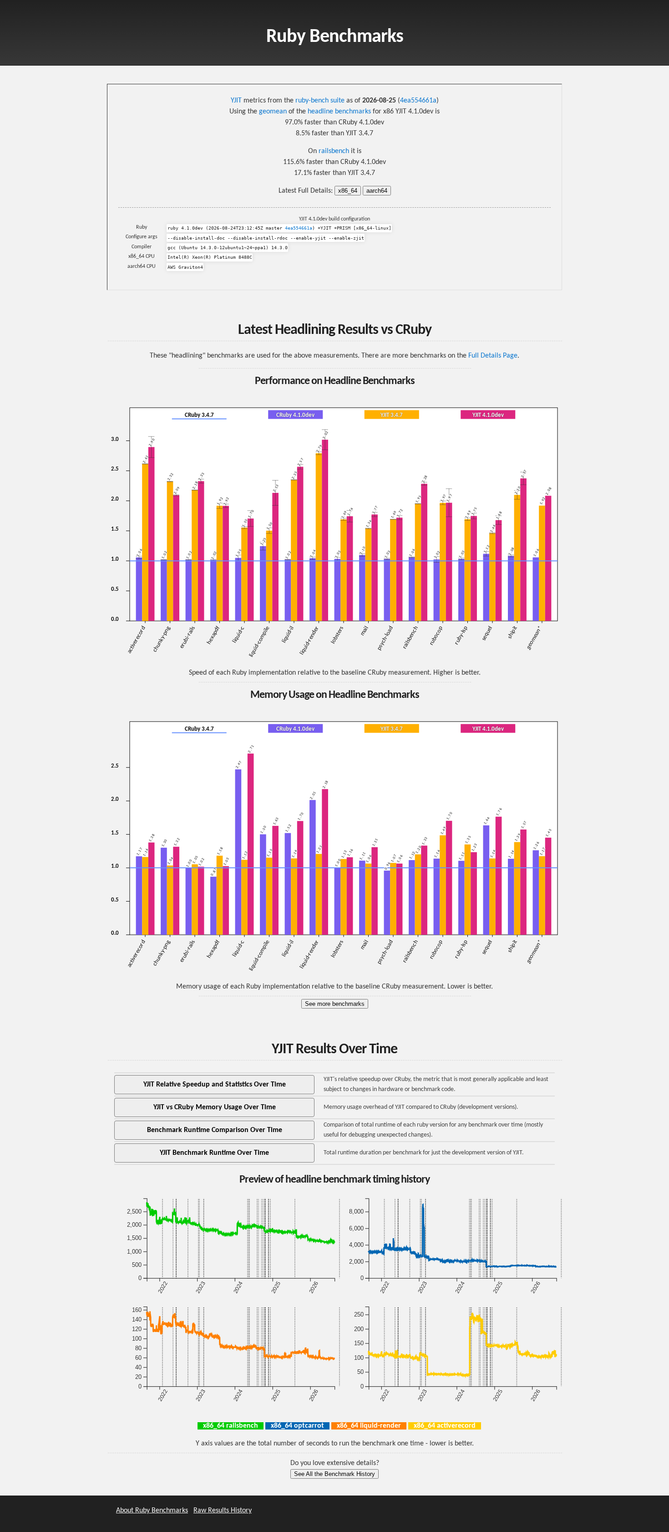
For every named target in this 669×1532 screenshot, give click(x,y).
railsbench (334, 151)
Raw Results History (222, 1510)
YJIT (236, 100)
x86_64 (347, 190)
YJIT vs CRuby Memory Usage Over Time (214, 1107)
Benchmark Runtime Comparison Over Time (214, 1130)
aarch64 (376, 190)
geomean (273, 111)
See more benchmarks (335, 1003)
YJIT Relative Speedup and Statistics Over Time (214, 1084)
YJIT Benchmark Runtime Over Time (214, 1153)
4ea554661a (418, 100)
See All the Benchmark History (334, 1474)
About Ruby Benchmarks (152, 1510)
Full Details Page (492, 355)
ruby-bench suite (320, 100)
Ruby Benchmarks (334, 37)
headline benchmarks (339, 111)
